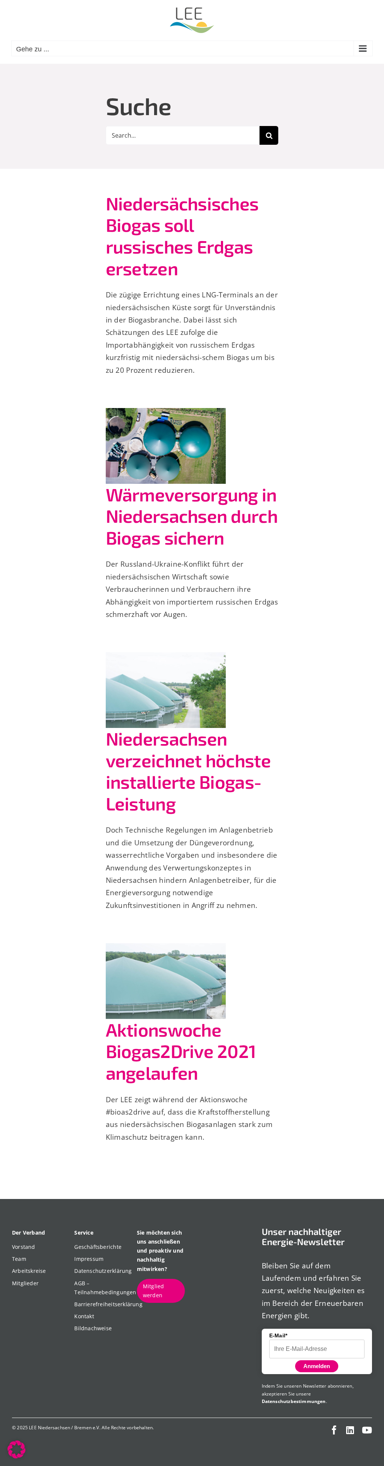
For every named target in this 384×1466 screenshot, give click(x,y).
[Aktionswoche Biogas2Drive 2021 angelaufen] (166, 981)
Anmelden (316, 1366)
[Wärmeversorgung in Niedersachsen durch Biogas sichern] (166, 446)
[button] (16, 1449)
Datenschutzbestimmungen (294, 1401)
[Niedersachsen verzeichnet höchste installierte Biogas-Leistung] (166, 690)
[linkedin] (350, 1429)
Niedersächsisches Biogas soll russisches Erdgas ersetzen (182, 235)
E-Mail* (278, 1335)
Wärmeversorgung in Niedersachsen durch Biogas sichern (192, 515)
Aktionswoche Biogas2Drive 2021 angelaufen (181, 1051)
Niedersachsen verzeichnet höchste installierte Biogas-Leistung (188, 771)
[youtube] (367, 1429)
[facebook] (334, 1429)
